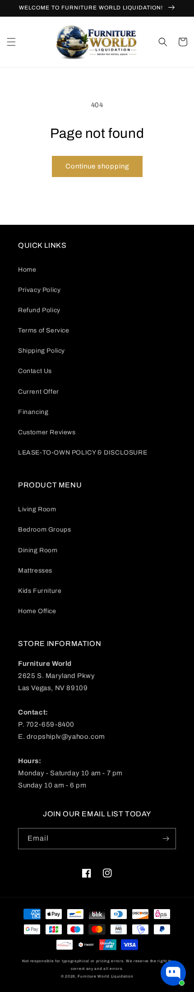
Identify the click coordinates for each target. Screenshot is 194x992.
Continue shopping (97, 166)
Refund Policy (39, 310)
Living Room (37, 509)
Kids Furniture (39, 590)
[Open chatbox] (173, 973)
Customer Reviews (47, 432)
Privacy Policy (39, 290)
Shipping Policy (41, 350)
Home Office (37, 611)
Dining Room (38, 550)
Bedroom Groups (44, 529)
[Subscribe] (166, 838)
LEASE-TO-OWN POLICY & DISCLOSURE (82, 452)
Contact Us (35, 371)
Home (27, 269)
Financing (33, 412)
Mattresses (35, 570)
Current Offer (38, 391)
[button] (11, 42)
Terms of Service (43, 330)
